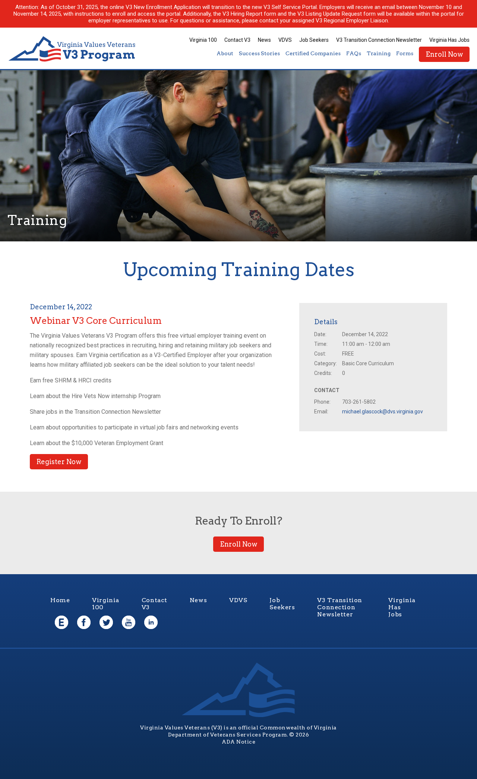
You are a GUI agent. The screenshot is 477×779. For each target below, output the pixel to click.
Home (60, 600)
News (264, 40)
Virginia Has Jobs (449, 40)
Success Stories (259, 53)
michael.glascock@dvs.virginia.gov (382, 411)
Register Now (59, 462)
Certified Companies (313, 53)
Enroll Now (444, 54)
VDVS (285, 40)
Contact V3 (237, 40)
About (225, 53)
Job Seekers (314, 40)
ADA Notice (238, 742)
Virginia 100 (203, 40)
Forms (404, 53)
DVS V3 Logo (72, 49)
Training (379, 53)
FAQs (353, 53)
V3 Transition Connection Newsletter (379, 40)
